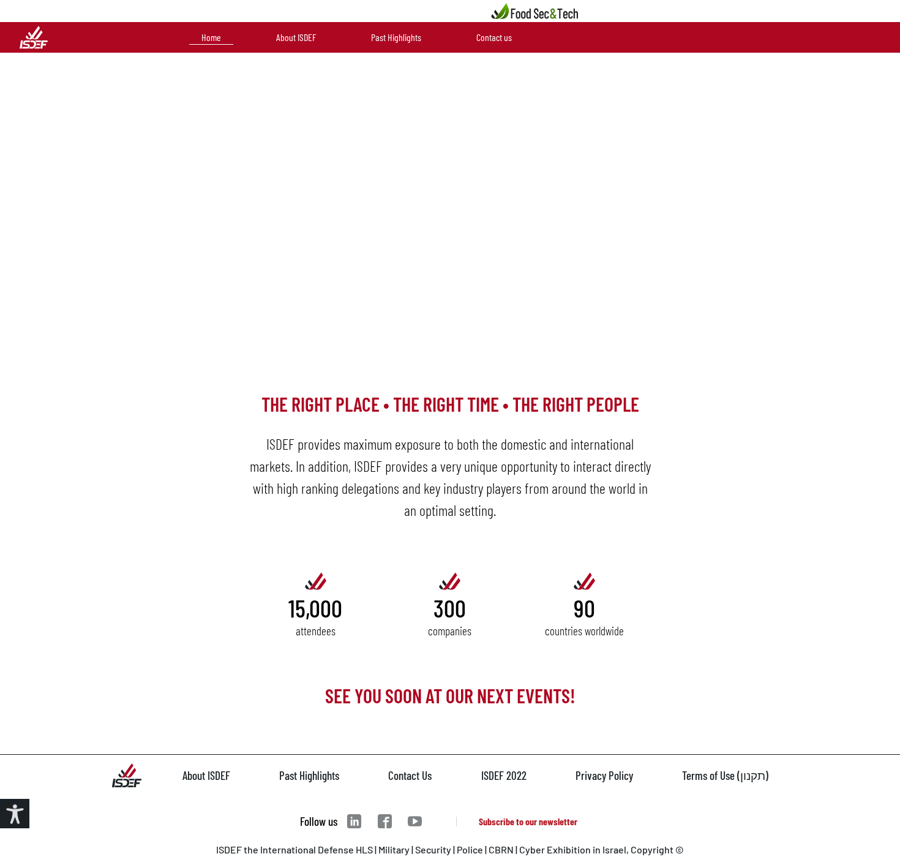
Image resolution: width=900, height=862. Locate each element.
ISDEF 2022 (504, 775)
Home (211, 37)
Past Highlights (396, 37)
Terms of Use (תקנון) (725, 775)
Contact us (494, 37)
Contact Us (410, 775)
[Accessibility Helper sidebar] (14, 813)
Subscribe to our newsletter (528, 821)
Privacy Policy (604, 775)
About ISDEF (296, 37)
